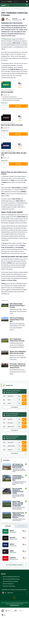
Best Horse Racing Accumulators (10, 581)
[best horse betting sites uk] (6, 5)
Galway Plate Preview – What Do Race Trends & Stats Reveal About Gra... (18, 515)
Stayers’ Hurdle (5, 217)
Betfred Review (4, 160)
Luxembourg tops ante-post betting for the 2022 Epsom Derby (17, 478)
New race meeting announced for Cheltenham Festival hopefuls (17, 491)
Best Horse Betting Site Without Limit (11, 576)
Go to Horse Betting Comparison (14, 565)
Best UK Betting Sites (5, 9)
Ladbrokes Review (14, 559)
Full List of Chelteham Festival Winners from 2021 (17, 319)
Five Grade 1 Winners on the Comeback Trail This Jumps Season (17, 365)
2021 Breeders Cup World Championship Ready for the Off (17, 465)
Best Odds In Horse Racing (9, 586)
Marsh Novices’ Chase (10, 39)
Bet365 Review (4, 102)
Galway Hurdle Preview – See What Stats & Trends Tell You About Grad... (17, 503)
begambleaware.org (14, 605)
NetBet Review (13, 552)
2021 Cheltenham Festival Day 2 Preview (17, 340)
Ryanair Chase (21, 176)
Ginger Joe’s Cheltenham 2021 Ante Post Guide (18, 352)
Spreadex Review (4, 130)
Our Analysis (14, 407)
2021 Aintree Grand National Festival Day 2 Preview (17, 305)
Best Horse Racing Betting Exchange (11, 579)
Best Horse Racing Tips (8, 583)
